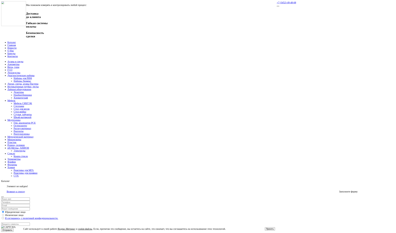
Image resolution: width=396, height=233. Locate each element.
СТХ (16, 175)
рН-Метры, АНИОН (18, 148)
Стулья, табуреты (23, 114)
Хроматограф (21, 97)
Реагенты (19, 131)
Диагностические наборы (20, 75)
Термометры (14, 159)
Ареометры (13, 64)
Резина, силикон (16, 145)
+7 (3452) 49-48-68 (286, 2)
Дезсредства (13, 72)
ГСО (9, 70)
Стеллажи (19, 106)
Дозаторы (19, 92)
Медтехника (13, 120)
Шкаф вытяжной (22, 117)
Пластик (11, 142)
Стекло (11, 153)
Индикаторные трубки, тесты (23, 86)
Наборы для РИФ (23, 78)
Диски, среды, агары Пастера (22, 84)
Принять (270, 229)
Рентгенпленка (22, 134)
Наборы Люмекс (22, 81)
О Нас (10, 50)
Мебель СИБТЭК (23, 103)
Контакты (12, 56)
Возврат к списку (16, 191)
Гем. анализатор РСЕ (25, 123)
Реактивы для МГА (24, 170)
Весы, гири (13, 67)
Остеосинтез (20, 125)
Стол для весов (22, 109)
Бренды (11, 53)
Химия (11, 167)
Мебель (11, 100)
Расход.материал (22, 128)
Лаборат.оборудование (19, 89)
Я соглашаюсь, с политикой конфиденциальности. (31, 218)
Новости (12, 48)
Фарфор (11, 162)
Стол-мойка (20, 111)
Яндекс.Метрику (66, 229)
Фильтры (12, 164)
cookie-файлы (85, 229)
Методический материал (20, 136)
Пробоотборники (23, 95)
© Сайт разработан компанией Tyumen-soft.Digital (365, 186)
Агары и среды (15, 61)
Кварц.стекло (21, 156)
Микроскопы (14, 139)
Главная (11, 45)
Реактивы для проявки (25, 173)
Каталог (11, 42)
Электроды (19, 150)
